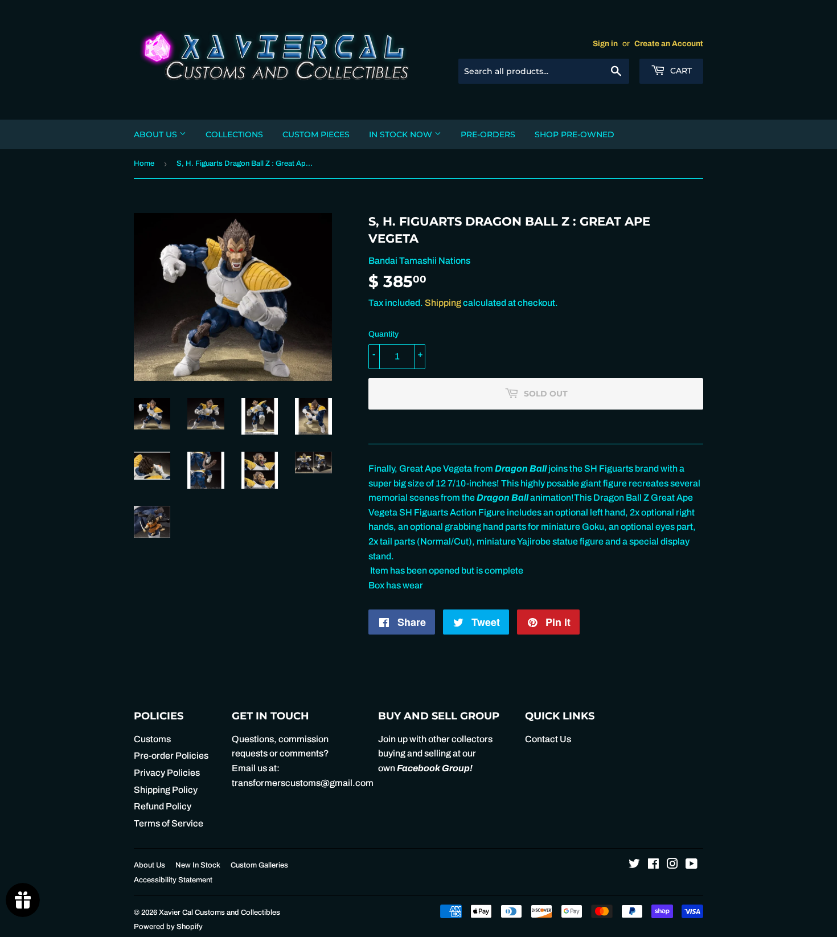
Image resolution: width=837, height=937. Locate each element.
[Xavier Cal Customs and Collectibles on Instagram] (672, 865)
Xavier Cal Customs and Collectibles (219, 912)
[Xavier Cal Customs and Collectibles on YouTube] (692, 865)
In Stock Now (401, 134)
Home (144, 163)
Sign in (605, 43)
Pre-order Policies (171, 755)
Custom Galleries (259, 865)
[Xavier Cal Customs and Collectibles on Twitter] (634, 865)
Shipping (443, 303)
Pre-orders (488, 134)
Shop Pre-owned (574, 134)
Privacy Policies (167, 773)
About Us (156, 134)
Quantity (383, 334)
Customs (152, 739)
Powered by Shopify (168, 927)
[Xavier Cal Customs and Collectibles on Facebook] (653, 865)
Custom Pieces (316, 134)
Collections (234, 134)
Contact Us (548, 739)
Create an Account (668, 43)
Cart (680, 71)
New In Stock (197, 865)
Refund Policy (162, 806)
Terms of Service (168, 823)
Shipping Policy (166, 790)
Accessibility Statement (173, 880)
